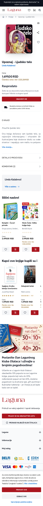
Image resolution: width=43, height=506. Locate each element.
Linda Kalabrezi (8, 65)
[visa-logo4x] (6, 466)
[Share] (38, 32)
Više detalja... (7, 147)
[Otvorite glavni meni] (3, 10)
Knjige (11, 17)
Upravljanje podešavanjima (21, 502)
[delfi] (6, 458)
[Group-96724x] (28, 466)
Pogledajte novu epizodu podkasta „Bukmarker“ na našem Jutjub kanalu (21, 3)
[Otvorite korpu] (34, 10)
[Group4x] (21, 466)
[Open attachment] (38, 23)
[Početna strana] (15, 10)
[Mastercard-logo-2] (15, 466)
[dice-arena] (19, 458)
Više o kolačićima (30, 483)
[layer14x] (34, 466)
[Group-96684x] (33, 458)
